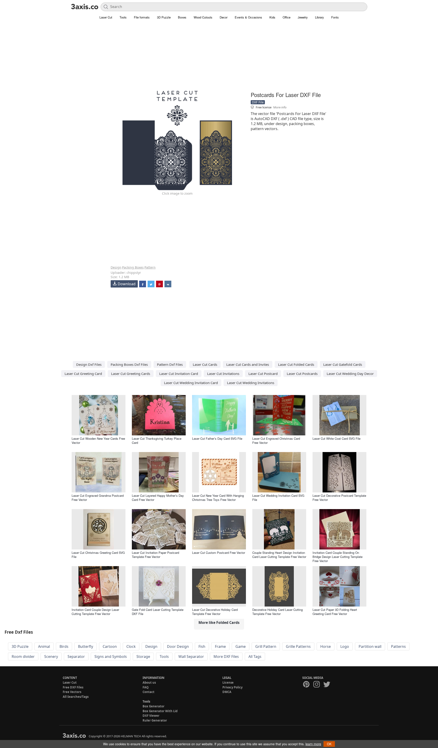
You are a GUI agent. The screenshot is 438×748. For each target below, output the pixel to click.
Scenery (51, 656)
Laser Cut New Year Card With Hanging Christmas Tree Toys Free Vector (218, 497)
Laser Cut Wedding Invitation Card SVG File (278, 497)
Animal (44, 646)
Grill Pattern (265, 646)
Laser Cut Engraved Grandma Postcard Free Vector (98, 497)
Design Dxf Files (89, 364)
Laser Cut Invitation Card (178, 373)
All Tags (254, 656)
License (228, 682)
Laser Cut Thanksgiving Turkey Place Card (156, 440)
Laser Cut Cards (205, 364)
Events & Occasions (248, 17)
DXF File (258, 102)
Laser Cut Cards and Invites (247, 364)
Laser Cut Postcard (263, 373)
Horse (325, 646)
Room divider (23, 656)
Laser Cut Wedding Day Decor (350, 373)
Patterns (398, 646)
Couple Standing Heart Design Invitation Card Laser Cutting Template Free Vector (279, 554)
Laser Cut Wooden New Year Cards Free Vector (98, 440)
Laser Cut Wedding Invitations (250, 382)
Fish (201, 646)
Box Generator (153, 706)
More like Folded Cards (219, 622)
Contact (148, 692)
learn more (313, 744)
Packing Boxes (133, 267)
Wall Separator (191, 656)
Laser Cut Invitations (223, 373)
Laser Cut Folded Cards (296, 364)
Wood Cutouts (203, 17)
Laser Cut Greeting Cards (130, 373)
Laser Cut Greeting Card (83, 373)
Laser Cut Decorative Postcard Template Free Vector (339, 497)
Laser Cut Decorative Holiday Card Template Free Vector (215, 611)
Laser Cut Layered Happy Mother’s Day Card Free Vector (158, 497)
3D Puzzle (164, 17)
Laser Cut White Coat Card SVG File (336, 438)
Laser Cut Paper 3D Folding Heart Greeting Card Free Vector (335, 611)
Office (286, 17)
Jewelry (303, 17)
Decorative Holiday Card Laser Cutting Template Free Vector (277, 611)
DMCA (226, 692)
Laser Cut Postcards (302, 373)
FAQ (146, 687)
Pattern (150, 267)
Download (127, 283)
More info (280, 107)
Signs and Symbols (110, 656)
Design (116, 267)
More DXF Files (226, 656)
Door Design (178, 646)
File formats (142, 17)
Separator (76, 656)
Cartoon (110, 646)
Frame (220, 646)
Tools (123, 17)
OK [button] (329, 744)
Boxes (182, 17)
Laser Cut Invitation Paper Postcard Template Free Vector (155, 554)
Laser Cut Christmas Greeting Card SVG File (98, 554)
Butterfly (85, 646)
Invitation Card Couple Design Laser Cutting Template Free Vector (95, 611)
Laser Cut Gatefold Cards (342, 364)
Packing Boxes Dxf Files (129, 364)
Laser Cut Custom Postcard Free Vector (218, 552)
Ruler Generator (155, 720)
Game (240, 646)
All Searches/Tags (76, 697)
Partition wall (370, 646)
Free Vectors (72, 692)
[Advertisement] (219, 58)
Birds (64, 646)
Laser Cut (105, 17)
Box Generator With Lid (160, 711)
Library (319, 17)
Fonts (335, 17)
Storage (143, 656)
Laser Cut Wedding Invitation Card (191, 382)
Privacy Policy (232, 687)
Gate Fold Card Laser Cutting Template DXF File (157, 611)
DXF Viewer (151, 716)
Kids (272, 17)
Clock (131, 646)
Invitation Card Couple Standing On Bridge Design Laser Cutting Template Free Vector (337, 556)
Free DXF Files (73, 687)
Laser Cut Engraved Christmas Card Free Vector (276, 440)
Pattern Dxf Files (170, 364)
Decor (223, 17)
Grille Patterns (298, 646)
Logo (344, 646)
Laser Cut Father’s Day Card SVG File (217, 438)
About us (149, 682)
